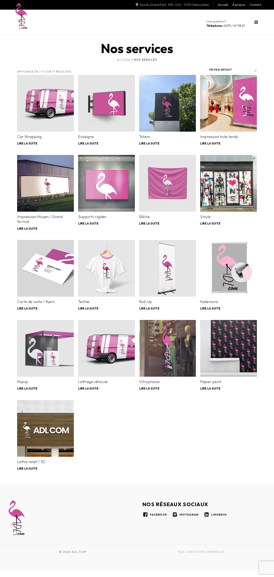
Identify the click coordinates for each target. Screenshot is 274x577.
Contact (255, 5)
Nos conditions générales (201, 551)
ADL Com (21, 16)
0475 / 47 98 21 (225, 26)
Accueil (223, 5)
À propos (238, 5)
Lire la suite (27, 143)
